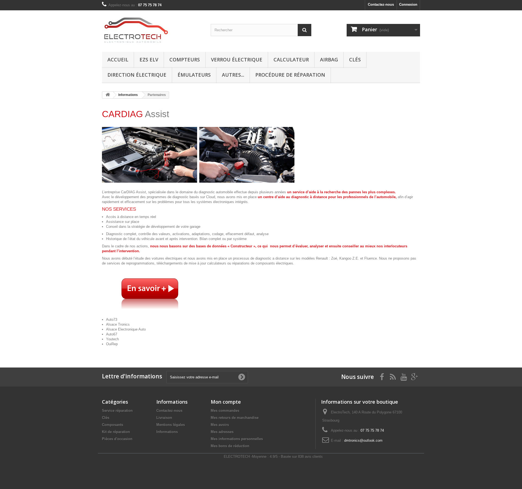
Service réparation (117, 411)
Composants (112, 425)
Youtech (112, 339)
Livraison (164, 418)
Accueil (117, 59)
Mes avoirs (220, 425)
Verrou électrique (236, 59)
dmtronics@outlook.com (363, 440)
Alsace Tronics (118, 324)
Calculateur (291, 59)
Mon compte (226, 401)
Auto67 (111, 334)
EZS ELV (148, 59)
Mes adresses (222, 432)
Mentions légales (170, 425)
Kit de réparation (116, 432)
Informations (167, 432)
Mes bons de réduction (230, 446)
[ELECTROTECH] (152, 29)
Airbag (329, 59)
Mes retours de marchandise (235, 418)
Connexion (408, 4)
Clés (355, 59)
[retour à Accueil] (107, 95)
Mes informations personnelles (237, 439)
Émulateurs (194, 74)
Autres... (233, 74)
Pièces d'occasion (117, 439)
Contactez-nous (381, 4)
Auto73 (111, 319)
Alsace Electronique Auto (126, 329)
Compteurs (184, 59)
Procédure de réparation (290, 74)
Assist (135, 114)
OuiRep (112, 344)
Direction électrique (136, 74)
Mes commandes (225, 411)
